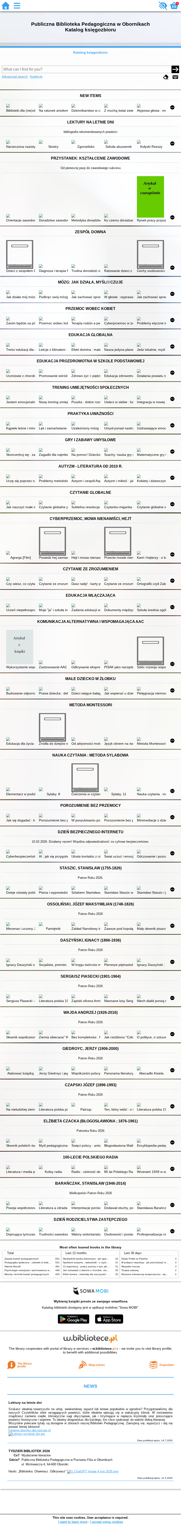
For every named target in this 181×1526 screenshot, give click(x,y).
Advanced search (15, 76)
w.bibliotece (104, 1348)
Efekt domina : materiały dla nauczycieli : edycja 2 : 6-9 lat (94, 1274)
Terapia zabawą (130, 1270)
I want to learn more (72, 1522)
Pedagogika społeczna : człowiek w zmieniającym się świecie (37, 1262)
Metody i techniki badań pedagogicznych (26, 1274)
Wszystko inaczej (130, 1266)
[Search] (175, 69)
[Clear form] (166, 77)
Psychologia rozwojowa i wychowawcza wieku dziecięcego (35, 1270)
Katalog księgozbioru (90, 52)
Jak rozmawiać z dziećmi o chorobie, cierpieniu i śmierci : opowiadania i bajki (104, 1270)
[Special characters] (175, 77)
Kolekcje (36, 76)
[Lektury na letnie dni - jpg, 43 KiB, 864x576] (26, 1434)
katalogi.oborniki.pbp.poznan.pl (29, 1430)
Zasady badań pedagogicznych (21, 1258)
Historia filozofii (12, 1266)
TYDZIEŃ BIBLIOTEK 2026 (29, 1451)
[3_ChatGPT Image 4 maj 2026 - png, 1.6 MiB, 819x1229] (92, 1471)
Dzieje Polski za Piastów (134, 1258)
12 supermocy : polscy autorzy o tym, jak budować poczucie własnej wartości (104, 1266)
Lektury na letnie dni (25, 1402)
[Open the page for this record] (20, 106)
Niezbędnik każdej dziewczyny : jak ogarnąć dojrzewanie (93, 1258)
